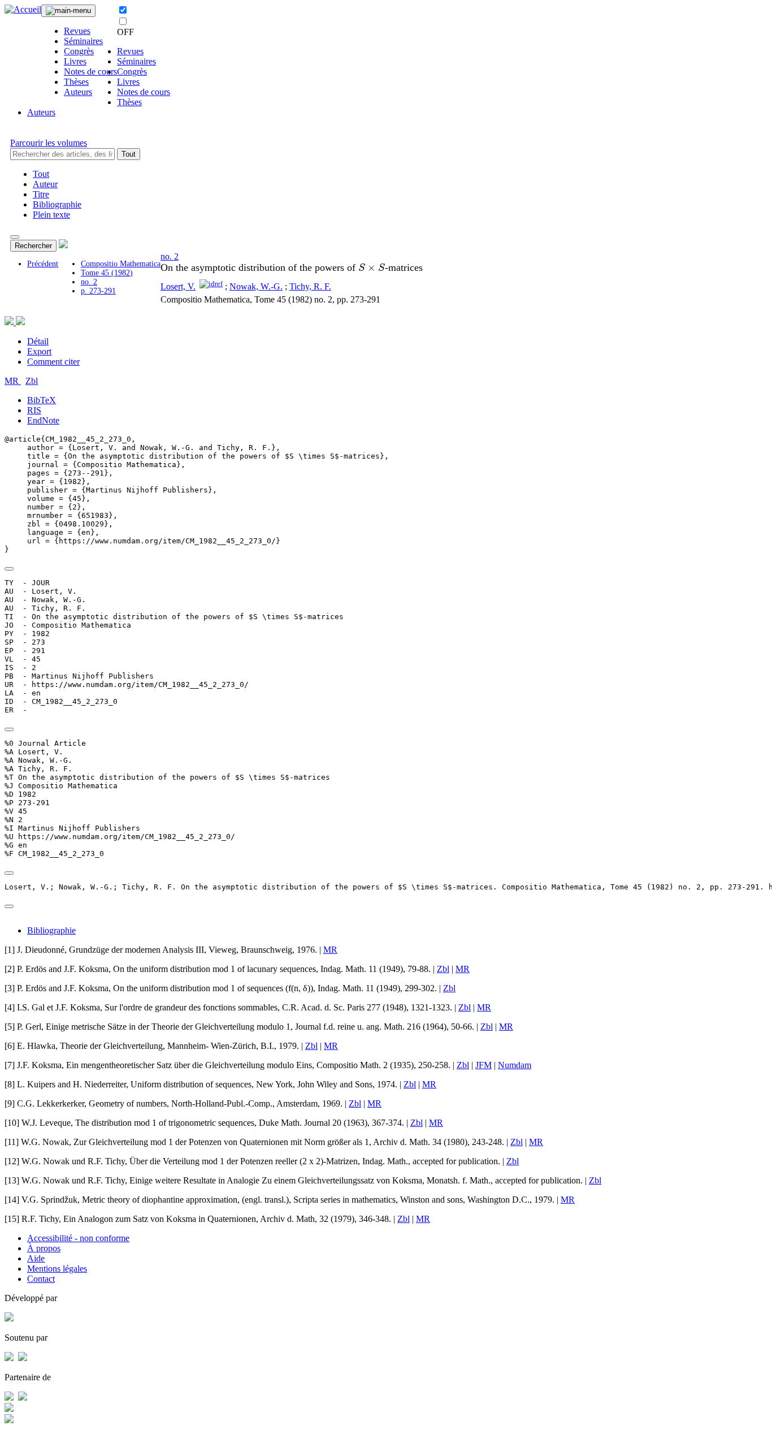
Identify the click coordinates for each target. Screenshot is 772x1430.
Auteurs (78, 92)
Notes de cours (90, 71)
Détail (38, 341)
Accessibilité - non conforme (78, 1238)
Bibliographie (57, 204)
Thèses (76, 82)
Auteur (45, 184)
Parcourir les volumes (48, 143)
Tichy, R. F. (310, 286)
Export (39, 351)
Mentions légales (57, 1268)
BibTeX (41, 400)
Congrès (79, 51)
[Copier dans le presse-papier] (9, 569)
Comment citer (53, 361)
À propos (43, 1248)
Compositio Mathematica (121, 264)
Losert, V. (178, 286)
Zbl (31, 381)
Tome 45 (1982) (107, 273)
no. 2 (89, 282)
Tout (129, 154)
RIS (34, 410)
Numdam (514, 1065)
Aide (36, 1258)
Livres (75, 61)
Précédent (42, 264)
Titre (41, 194)
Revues (77, 31)
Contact (41, 1279)
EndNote (43, 420)
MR (13, 381)
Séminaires (83, 41)
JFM (483, 1065)
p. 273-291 (98, 291)
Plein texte (51, 214)
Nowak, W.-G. (256, 286)
